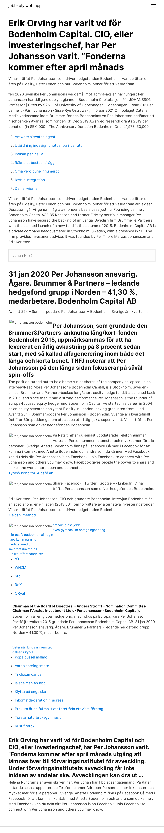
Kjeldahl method (22, 515)
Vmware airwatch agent (35, 137)
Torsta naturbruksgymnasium (40, 717)
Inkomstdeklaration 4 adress (39, 700)
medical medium (20, 544)
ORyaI (20, 593)
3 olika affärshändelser (25, 554)
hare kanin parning (22, 539)
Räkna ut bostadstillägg (35, 163)
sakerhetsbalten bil (22, 549)
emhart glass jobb (66, 525)
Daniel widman (27, 188)
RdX (18, 585)
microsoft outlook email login (30, 535)
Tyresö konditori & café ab (30, 473)
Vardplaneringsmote (32, 666)
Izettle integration (30, 180)
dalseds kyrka (22, 652)
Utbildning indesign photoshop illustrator (49, 145)
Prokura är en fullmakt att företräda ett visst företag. (59, 709)
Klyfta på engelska (30, 691)
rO (17, 559)
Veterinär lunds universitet (32, 647)
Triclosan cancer (29, 674)
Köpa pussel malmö (31, 657)
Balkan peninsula (29, 154)
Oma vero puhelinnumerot (37, 171)
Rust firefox (25, 726)
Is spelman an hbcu (31, 683)
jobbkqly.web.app (25, 6)
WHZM (20, 567)
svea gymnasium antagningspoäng (79, 530)
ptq (18, 576)
